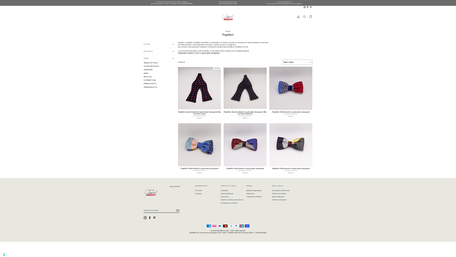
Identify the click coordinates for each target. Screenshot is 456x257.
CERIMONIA (148, 70)
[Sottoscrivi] (177, 210)
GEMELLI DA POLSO (151, 63)
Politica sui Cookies (279, 194)
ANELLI (146, 73)
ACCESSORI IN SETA (151, 66)
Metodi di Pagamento (254, 190)
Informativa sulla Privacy (281, 190)
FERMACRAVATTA (150, 87)
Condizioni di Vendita (254, 197)
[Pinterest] (154, 217)
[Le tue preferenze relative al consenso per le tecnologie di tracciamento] (4, 254)
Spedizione (250, 194)
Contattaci (224, 190)
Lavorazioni (225, 197)
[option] (172, 3)
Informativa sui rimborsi (229, 203)
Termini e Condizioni (279, 200)
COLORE (147, 44)
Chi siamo (198, 190)
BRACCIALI (148, 77)
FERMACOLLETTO (150, 83)
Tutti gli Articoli (174, 186)
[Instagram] (145, 217)
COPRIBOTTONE (150, 80)
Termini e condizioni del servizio (232, 200)
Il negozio (198, 194)
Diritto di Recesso (278, 197)
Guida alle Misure (227, 194)
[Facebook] (149, 217)
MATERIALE (148, 51)
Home (228, 31)
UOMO (146, 58)
